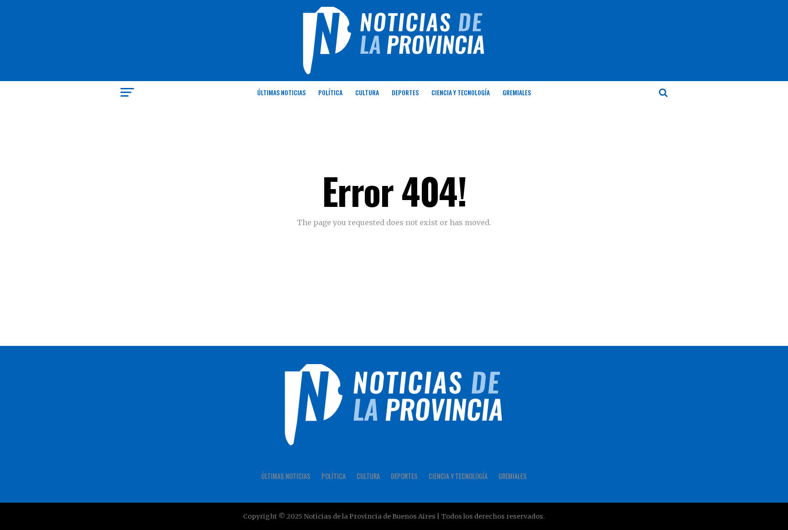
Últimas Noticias (281, 92)
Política (330, 92)
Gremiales (517, 92)
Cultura (367, 92)
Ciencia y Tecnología (460, 92)
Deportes (405, 92)
